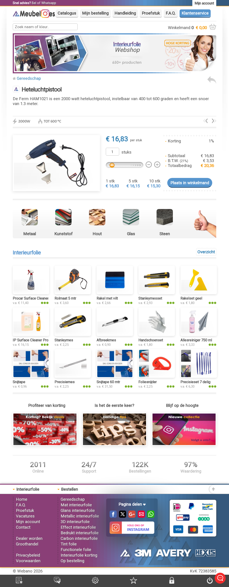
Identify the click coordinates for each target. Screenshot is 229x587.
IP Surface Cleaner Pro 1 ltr (34, 340)
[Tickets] (57, 582)
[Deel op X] (121, 516)
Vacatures (25, 516)
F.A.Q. (171, 13)
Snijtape (19, 382)
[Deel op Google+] (131, 516)
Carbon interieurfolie (79, 538)
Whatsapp (48, 3)
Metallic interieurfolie (80, 516)
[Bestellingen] (19, 582)
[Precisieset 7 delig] (198, 376)
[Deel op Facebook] (113, 516)
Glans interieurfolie (78, 510)
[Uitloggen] (210, 582)
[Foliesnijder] (156, 376)
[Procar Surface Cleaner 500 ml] (31, 292)
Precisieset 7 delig (195, 382)
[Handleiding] (114, 444)
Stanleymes (64, 340)
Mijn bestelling (95, 13)
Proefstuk (151, 13)
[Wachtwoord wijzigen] (171, 582)
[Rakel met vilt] (115, 292)
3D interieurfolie (75, 521)
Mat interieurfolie (76, 505)
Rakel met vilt (107, 298)
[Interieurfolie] (36, 15)
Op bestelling (72, 560)
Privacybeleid (28, 555)
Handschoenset (150, 340)
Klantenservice (195, 13)
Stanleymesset (150, 298)
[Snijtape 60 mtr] (205, 121)
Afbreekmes (106, 340)
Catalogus (67, 13)
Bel (34, 3)
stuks (126, 152)
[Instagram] (47, 16)
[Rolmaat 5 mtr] (73, 292)
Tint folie (69, 544)
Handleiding (125, 13)
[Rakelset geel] (198, 292)
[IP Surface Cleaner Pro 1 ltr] (31, 334)
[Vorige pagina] (211, 82)
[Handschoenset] (156, 334)
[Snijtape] (31, 376)
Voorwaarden (28, 560)
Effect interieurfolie (78, 527)
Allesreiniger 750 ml (196, 340)
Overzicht (206, 251)
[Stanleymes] (73, 334)
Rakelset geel (191, 298)
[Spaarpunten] (133, 582)
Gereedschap (29, 78)
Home (21, 499)
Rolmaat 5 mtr (65, 298)
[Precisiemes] (73, 376)
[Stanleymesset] (156, 292)
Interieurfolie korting (79, 555)
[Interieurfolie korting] (45, 444)
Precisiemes (65, 382)
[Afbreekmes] (115, 334)
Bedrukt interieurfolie (80, 532)
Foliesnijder (147, 382)
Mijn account (28, 521)
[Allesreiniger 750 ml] (214, 121)
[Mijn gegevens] (95, 582)
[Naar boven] (212, 492)
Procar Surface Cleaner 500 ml (36, 298)
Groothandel (27, 544)
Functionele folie (76, 549)
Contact (23, 527)
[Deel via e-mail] (140, 516)
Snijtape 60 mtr (108, 382)
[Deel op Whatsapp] (149, 516)
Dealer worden (29, 538)
